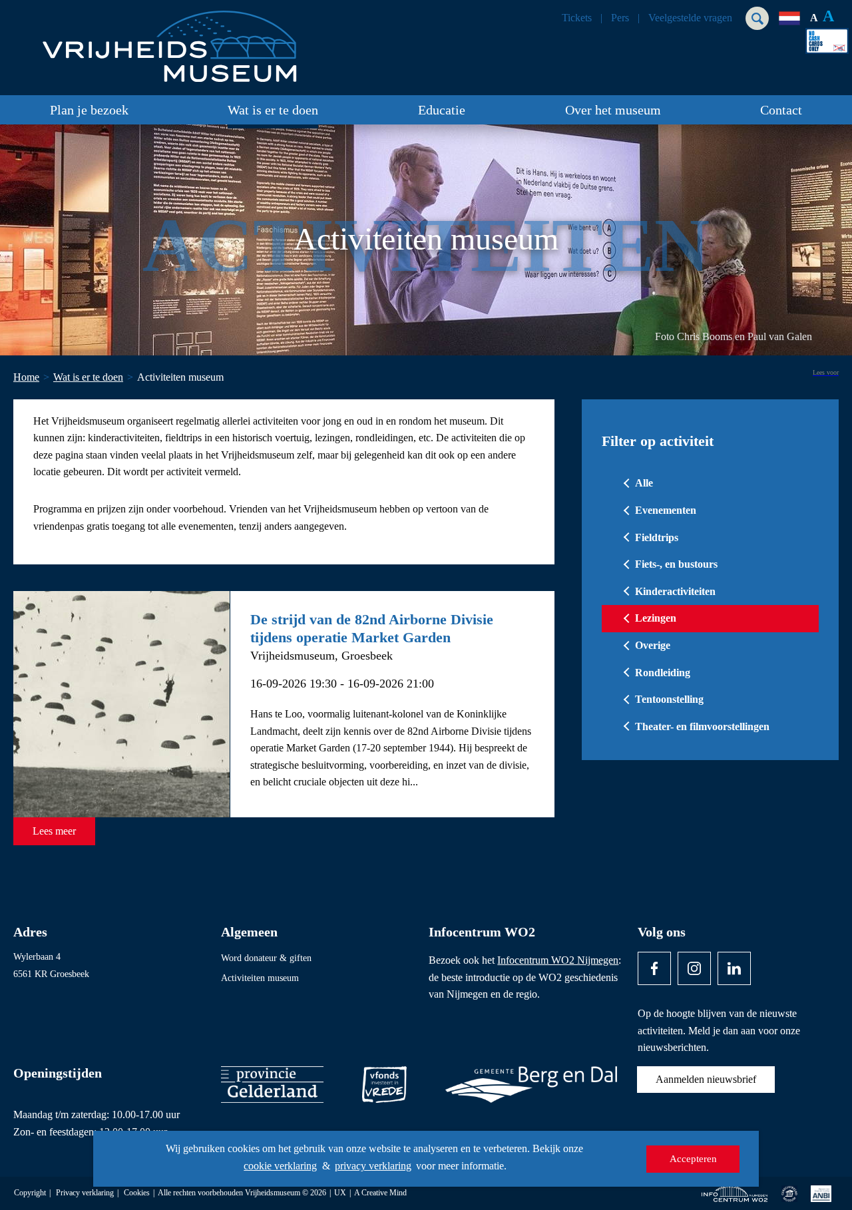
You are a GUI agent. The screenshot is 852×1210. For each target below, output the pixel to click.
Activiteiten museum (260, 978)
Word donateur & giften (266, 958)
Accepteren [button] (693, 1158)
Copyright (30, 1193)
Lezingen (655, 618)
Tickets (577, 18)
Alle (644, 483)
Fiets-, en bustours (676, 564)
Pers (620, 18)
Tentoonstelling (669, 699)
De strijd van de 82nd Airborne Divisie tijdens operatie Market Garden (371, 628)
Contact (781, 109)
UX (340, 1193)
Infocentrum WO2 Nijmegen (557, 960)
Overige (652, 645)
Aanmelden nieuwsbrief (706, 1079)
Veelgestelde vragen (690, 18)
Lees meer (54, 831)
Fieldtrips (656, 537)
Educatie (441, 109)
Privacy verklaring (85, 1193)
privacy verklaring (373, 1165)
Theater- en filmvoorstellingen (702, 726)
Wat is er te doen (273, 109)
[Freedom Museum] (167, 41)
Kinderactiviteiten (675, 591)
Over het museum (613, 109)
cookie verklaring (280, 1165)
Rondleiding (662, 672)
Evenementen (665, 510)
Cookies (137, 1193)
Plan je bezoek (89, 109)
